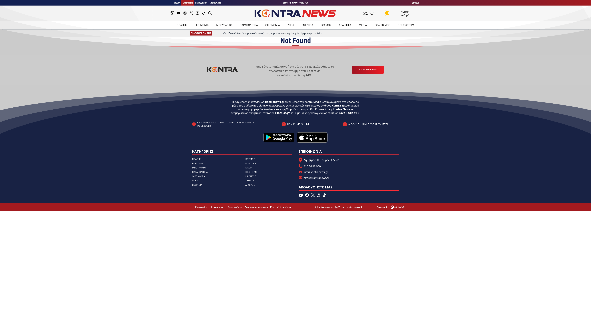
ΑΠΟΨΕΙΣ (250, 184)
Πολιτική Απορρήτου (256, 207)
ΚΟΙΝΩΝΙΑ (202, 25)
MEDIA (363, 25)
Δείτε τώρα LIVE (368, 69)
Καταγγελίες (201, 2)
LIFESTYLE (250, 176)
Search (32, 52)
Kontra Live (188, 2)
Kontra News (272, 109)
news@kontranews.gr (316, 178)
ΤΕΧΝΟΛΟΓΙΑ (252, 180)
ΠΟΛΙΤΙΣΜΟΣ (382, 25)
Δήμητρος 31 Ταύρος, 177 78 (321, 160)
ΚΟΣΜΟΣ (326, 25)
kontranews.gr (274, 102)
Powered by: (386, 207)
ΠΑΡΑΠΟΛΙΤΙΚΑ (249, 25)
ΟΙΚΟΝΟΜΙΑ (272, 25)
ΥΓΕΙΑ (290, 25)
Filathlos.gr (282, 113)
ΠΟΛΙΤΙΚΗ (183, 25)
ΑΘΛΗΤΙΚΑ (345, 25)
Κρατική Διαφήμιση (281, 207)
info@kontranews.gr (316, 172)
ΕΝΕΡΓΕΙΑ (307, 25)
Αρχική (177, 2)
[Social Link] (172, 13)
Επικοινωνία (215, 2)
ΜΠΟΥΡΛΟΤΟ (224, 25)
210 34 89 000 (312, 166)
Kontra (336, 105)
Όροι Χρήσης (235, 207)
